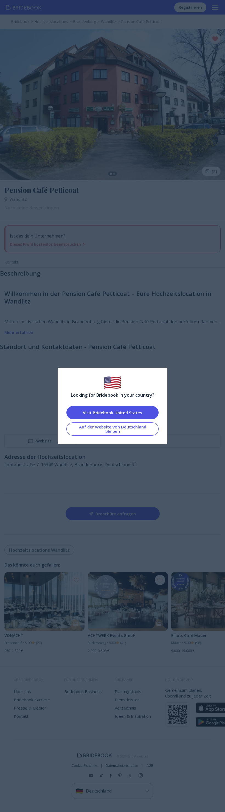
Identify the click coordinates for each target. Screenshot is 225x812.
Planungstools (128, 691)
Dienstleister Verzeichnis (127, 704)
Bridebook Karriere (32, 699)
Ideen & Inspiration (133, 716)
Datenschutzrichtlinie (122, 765)
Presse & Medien (30, 708)
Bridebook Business (83, 691)
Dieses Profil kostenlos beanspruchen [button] (45, 244)
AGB (150, 765)
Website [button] (44, 441)
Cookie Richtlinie (84, 765)
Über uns (22, 691)
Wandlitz (18, 199)
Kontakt (11, 262)
